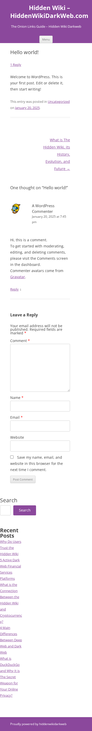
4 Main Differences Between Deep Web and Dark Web (11, 640)
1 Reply (15, 64)
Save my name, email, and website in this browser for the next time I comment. (36, 463)
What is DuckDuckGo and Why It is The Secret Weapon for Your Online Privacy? (10, 677)
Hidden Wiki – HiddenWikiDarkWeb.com (49, 12)
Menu (46, 39)
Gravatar (17, 276)
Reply (14, 289)
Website (17, 437)
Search (8, 500)
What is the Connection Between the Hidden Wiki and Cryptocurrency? (11, 603)
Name (17, 397)
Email (16, 417)
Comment (20, 340)
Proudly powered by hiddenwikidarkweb (38, 724)
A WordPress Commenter (43, 208)
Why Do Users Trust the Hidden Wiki (10, 547)
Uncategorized (59, 101)
